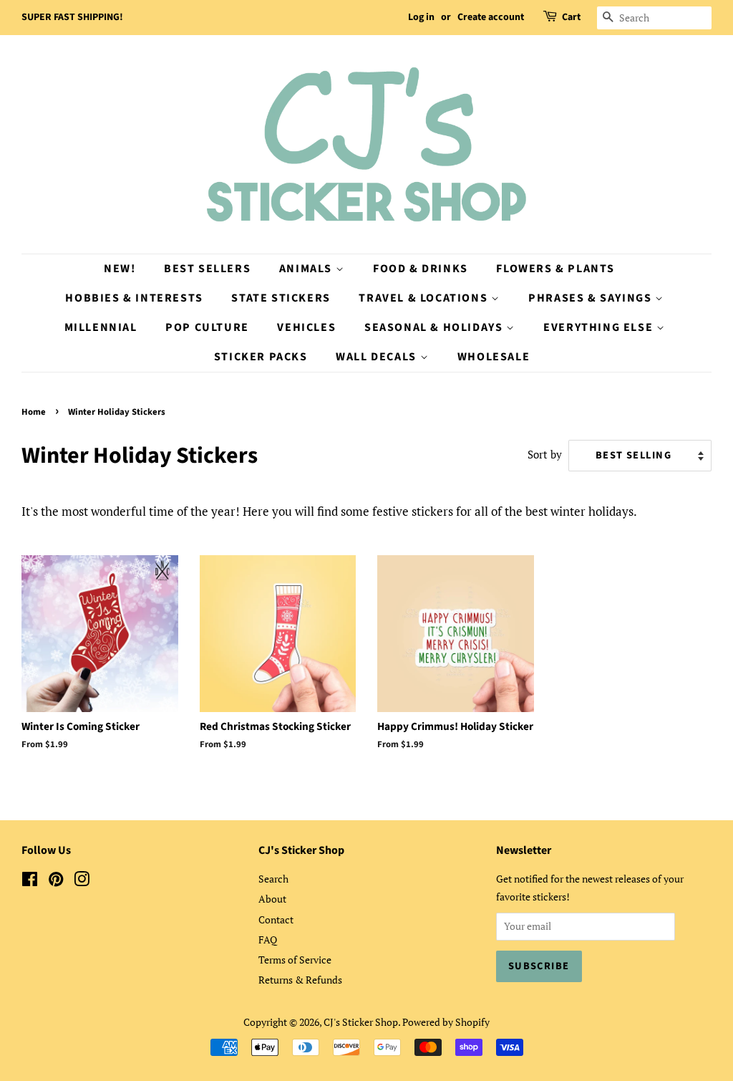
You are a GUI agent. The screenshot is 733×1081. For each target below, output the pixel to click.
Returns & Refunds (300, 979)
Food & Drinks (420, 269)
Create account (490, 17)
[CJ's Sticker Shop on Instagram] (81, 881)
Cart (571, 17)
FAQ (267, 939)
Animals (307, 269)
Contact (275, 919)
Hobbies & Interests (134, 298)
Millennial (100, 327)
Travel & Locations (424, 298)
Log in (421, 17)
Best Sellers (207, 269)
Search (273, 878)
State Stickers (280, 298)
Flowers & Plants (555, 269)
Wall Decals (377, 357)
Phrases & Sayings (591, 298)
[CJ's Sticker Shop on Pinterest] (56, 881)
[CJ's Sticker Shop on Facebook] (29, 881)
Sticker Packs (261, 357)
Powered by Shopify (446, 1022)
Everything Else (599, 327)
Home (33, 411)
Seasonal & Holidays (435, 327)
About (272, 898)
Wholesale (493, 357)
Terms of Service (294, 959)
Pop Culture (207, 327)
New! (119, 269)
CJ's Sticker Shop (361, 1022)
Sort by (545, 454)
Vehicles (306, 327)
